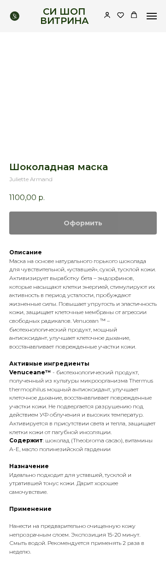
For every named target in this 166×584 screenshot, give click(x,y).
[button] (120, 15)
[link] (107, 15)
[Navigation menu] (152, 16)
